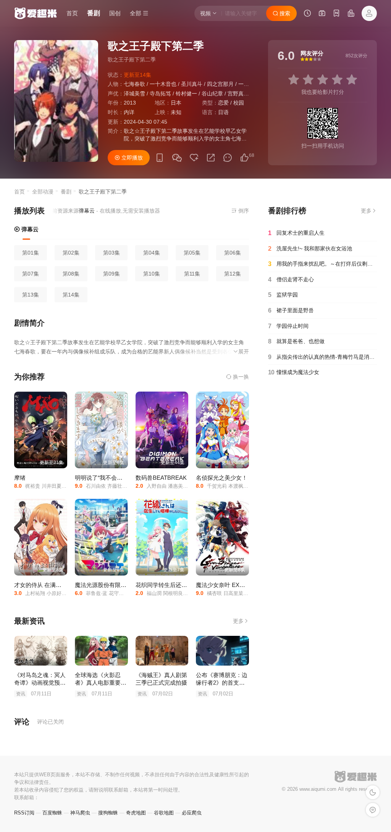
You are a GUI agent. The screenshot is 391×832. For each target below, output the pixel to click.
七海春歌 (134, 84)
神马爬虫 (80, 813)
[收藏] (194, 158)
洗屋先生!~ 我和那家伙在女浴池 (310, 248)
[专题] (322, 14)
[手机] (159, 158)
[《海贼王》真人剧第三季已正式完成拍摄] (162, 651)
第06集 (232, 253)
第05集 (192, 253)
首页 (72, 13)
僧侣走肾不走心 (291, 279)
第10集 (151, 274)
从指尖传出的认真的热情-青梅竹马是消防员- (322, 357)
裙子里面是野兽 (291, 310)
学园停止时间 (288, 326)
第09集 (111, 274)
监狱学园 (283, 295)
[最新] (336, 14)
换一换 (240, 377)
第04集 (151, 253)
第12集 (232, 274)
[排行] (351, 14)
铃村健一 (186, 93)
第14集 (71, 295)
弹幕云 (29, 229)
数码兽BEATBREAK (161, 477)
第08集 (71, 274)
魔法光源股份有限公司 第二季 (113, 585)
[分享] (210, 158)
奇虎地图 (136, 813)
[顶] (244, 158)
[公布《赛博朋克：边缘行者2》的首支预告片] (222, 651)
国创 (115, 13)
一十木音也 (163, 84)
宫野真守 (238, 93)
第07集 (30, 274)
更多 (238, 621)
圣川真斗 (191, 84)
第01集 (30, 253)
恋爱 (223, 103)
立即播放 (131, 158)
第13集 (30, 295)
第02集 (71, 253)
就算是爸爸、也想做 (296, 341)
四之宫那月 (220, 84)
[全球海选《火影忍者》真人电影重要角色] (101, 651)
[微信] (177, 158)
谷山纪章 (212, 93)
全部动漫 (42, 192)
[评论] (227, 158)
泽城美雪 (134, 93)
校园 (238, 103)
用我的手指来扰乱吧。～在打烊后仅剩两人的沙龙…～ (322, 264)
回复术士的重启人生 (296, 233)
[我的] (369, 13)
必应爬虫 (192, 813)
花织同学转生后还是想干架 (170, 585)
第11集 (192, 274)
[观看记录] (307, 14)
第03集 (111, 253)
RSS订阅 (24, 813)
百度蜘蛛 (52, 813)
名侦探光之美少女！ (221, 477)
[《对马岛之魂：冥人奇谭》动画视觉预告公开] (40, 651)
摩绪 (20, 477)
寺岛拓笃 (160, 93)
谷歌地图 (164, 813)
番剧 (93, 13)
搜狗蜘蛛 (108, 813)
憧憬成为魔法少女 (293, 372)
